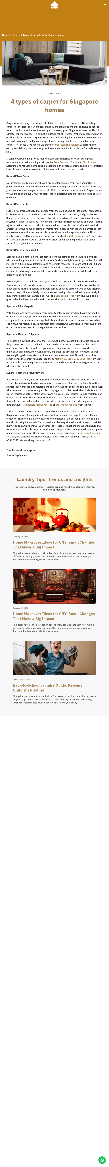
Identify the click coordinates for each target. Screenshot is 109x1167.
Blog (15, 35)
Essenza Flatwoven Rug (39, 404)
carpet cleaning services (66, 144)
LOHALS (13, 239)
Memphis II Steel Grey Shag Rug (72, 358)
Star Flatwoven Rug (66, 404)
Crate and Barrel (69, 162)
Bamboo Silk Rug (64, 295)
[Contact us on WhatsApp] (102, 1160)
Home (5, 35)
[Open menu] (105, 5)
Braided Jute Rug (80, 236)
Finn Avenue (89, 162)
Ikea (56, 162)
